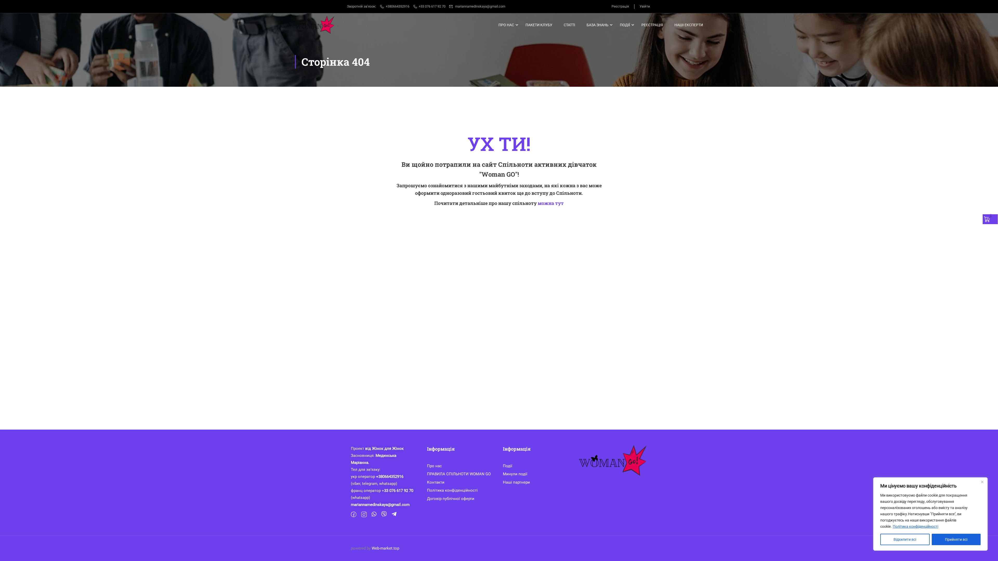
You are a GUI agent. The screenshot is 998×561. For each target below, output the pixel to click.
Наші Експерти (688, 25)
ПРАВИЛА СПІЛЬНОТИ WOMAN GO (459, 474)
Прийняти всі (956, 539)
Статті (569, 25)
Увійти (645, 6)
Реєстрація (620, 6)
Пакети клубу (539, 25)
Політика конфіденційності (915, 526)
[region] (930, 514)
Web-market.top (385, 548)
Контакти (435, 482)
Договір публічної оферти (450, 498)
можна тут (551, 203)
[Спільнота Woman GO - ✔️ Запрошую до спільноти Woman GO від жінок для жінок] (315, 25)
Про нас (506, 25)
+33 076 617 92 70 (432, 6)
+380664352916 (397, 6)
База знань (597, 25)
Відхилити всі (905, 539)
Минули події (515, 474)
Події (625, 25)
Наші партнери (516, 482)
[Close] (982, 482)
